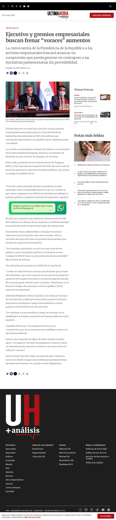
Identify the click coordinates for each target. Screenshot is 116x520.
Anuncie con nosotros (42, 445)
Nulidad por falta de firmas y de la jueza (93, 165)
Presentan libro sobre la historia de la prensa (92, 183)
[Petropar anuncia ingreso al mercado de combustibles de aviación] (105, 115)
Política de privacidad (31, 517)
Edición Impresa (12, 28)
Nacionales (78, 113)
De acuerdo (105, 516)
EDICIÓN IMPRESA (102, 15)
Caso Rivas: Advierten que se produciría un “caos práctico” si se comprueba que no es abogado (93, 203)
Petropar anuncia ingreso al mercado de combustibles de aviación (86, 117)
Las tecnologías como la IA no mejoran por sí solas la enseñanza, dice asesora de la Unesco (85, 100)
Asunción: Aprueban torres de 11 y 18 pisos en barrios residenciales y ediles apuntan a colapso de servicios (93, 192)
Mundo (77, 95)
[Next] (66, 101)
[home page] (58, 15)
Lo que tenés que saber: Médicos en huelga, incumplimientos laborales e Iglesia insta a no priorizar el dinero (92, 173)
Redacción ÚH (93, 122)
